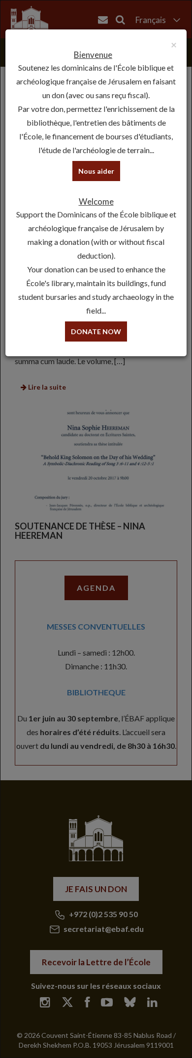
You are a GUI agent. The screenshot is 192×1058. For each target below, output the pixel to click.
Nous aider (96, 171)
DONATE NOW (96, 331)
